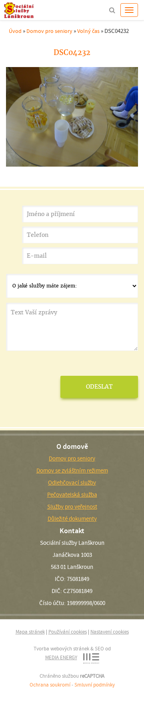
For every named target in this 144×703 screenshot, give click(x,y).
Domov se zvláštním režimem (72, 471)
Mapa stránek (30, 631)
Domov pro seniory (49, 31)
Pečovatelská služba (72, 495)
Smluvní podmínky (94, 684)
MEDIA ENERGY (61, 657)
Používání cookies (67, 631)
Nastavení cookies (109, 631)
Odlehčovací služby (72, 483)
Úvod (15, 31)
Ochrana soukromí (50, 684)
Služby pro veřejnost (72, 507)
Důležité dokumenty (72, 519)
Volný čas (88, 31)
